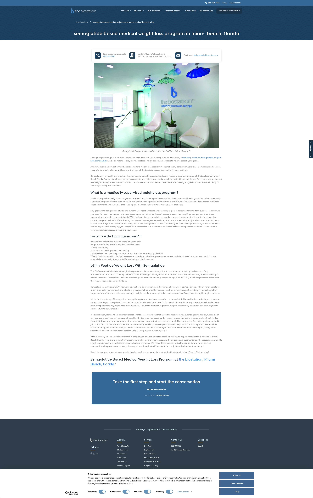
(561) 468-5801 (109, 57)
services (125, 10)
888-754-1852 (213, 3)
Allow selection (236, 483)
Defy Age (147, 446)
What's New (121, 458)
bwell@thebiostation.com (180, 450)
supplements (235, 3)
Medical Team (122, 450)
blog (224, 3)
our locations (154, 10)
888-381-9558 (176, 446)
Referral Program (123, 466)
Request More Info (311, 149)
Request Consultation (229, 11)
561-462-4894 (162, 395)
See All (200, 446)
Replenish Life (149, 450)
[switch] (126, 492)
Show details (183, 492)
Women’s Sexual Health (152, 462)
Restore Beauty (149, 454)
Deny (237, 491)
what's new (190, 10)
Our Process (121, 454)
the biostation (82, 22)
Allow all (236, 475)
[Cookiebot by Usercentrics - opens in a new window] (71, 493)
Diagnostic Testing (151, 466)
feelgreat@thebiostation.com (205, 55)
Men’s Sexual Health (151, 458)
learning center (172, 10)
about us (138, 10)
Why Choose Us (123, 446)
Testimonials (122, 462)
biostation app (206, 10)
